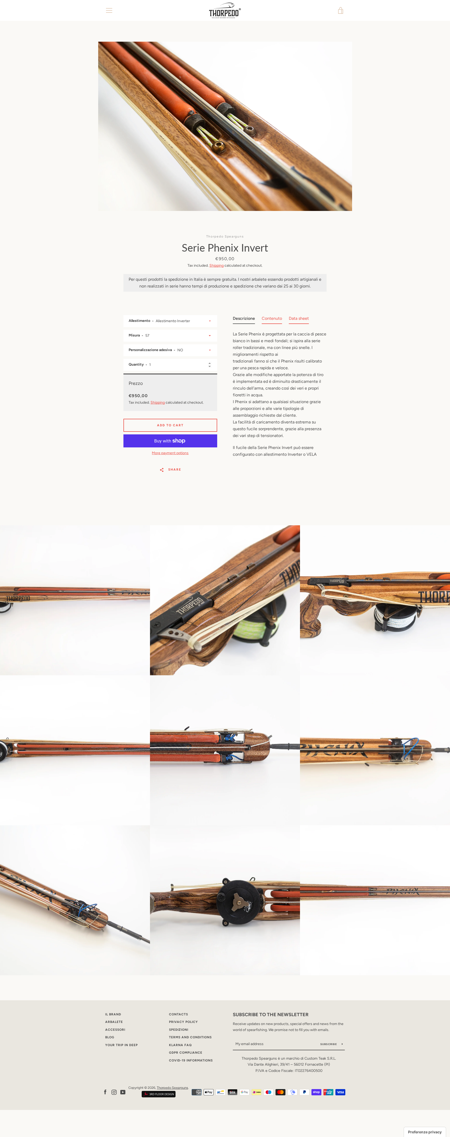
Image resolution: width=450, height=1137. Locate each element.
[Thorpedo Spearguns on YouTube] (123, 1091)
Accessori (115, 1030)
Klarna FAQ (180, 1045)
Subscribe (329, 1044)
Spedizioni (178, 1030)
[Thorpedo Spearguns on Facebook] (105, 1091)
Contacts (178, 1014)
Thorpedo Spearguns (172, 1088)
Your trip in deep (121, 1045)
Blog (109, 1037)
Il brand (113, 1014)
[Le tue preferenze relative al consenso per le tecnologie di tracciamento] (425, 1132)
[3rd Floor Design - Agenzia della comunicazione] (159, 1096)
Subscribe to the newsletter (271, 1014)
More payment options (170, 453)
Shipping (216, 265)
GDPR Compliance (185, 1052)
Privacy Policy (183, 1022)
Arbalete (114, 1022)
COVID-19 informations (191, 1060)
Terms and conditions (190, 1037)
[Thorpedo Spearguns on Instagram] (114, 1091)
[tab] (244, 319)
